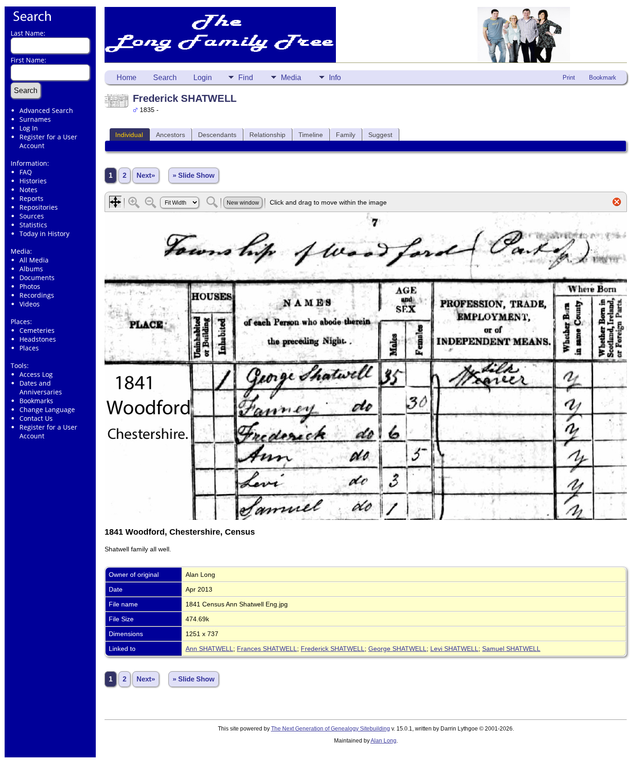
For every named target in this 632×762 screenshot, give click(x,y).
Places (29, 348)
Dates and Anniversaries (40, 387)
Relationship (267, 134)
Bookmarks (36, 400)
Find (245, 77)
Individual (129, 134)
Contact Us (36, 418)
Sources (31, 216)
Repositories (38, 207)
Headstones (37, 339)
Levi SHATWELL (454, 648)
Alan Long (384, 740)
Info (335, 77)
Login (202, 77)
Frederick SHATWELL (333, 648)
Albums (31, 268)
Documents (37, 277)
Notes (28, 189)
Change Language (47, 409)
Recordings (36, 295)
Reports (31, 198)
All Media (34, 260)
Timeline (310, 134)
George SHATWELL (397, 648)
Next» (145, 175)
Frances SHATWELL (267, 648)
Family (345, 134)
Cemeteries (37, 330)
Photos (29, 286)
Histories (33, 180)
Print (569, 77)
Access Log (36, 374)
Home (126, 77)
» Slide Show (194, 175)
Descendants (217, 134)
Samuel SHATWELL (511, 648)
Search (165, 77)
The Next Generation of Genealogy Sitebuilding (330, 728)
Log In (28, 128)
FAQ (25, 172)
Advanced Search (46, 110)
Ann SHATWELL (209, 648)
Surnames (35, 119)
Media (291, 77)
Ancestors (170, 134)
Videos (29, 304)
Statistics (33, 224)
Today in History (44, 233)
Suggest (380, 134)
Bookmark (602, 77)
